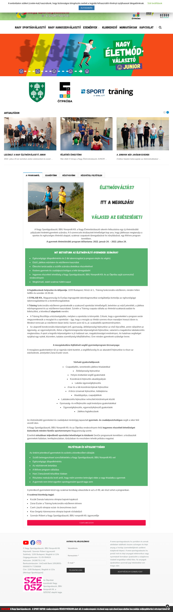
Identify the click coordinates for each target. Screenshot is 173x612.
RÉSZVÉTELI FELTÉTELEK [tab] (91, 175)
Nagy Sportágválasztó (30, 27)
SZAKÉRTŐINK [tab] (51, 175)
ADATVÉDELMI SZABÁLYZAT (130, 572)
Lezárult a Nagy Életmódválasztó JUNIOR (25, 154)
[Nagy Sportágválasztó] (42, 18)
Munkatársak (128, 27)
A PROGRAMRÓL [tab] (33, 175)
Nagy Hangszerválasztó (64, 27)
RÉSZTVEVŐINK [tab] (68, 175)
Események (90, 27)
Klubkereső (109, 27)
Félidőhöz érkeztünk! (71, 154)
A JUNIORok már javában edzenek (133, 154)
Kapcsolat (147, 27)
